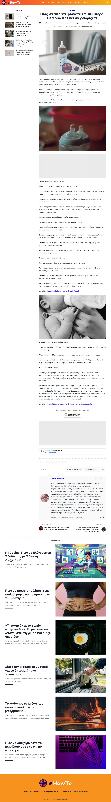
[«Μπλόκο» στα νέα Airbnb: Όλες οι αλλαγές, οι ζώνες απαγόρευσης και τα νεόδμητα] (9, 43)
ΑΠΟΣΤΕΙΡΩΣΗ (51, 462)
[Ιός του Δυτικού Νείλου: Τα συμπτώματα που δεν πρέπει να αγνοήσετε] (9, 53)
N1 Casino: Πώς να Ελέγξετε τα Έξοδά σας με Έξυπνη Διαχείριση (28, 556)
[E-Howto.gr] (11, 2)
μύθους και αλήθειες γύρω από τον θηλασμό (62, 291)
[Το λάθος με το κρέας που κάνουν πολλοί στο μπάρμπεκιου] (81, 714)
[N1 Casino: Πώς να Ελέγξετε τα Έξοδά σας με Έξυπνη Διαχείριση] (81, 561)
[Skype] (103, 517)
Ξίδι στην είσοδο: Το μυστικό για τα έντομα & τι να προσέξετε (26, 670)
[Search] (108, 2)
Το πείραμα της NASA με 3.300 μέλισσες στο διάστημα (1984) (23, 33)
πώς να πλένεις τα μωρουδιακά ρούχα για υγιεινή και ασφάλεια (69, 404)
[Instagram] (101, 517)
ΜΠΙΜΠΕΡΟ (62, 462)
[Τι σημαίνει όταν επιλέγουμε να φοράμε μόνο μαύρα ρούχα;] (9, 16)
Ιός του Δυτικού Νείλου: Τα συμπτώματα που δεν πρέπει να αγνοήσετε (24, 52)
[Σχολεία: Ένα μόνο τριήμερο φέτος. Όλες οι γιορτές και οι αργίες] (9, 25)
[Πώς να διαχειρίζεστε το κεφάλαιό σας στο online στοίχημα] (81, 752)
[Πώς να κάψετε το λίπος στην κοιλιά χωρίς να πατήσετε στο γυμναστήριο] (81, 599)
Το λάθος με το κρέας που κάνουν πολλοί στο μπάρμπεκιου (24, 707)
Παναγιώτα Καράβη (87, 26)
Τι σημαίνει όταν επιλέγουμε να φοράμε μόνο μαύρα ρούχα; (23, 16)
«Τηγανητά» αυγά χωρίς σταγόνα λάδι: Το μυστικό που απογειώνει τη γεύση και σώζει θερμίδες (28, 631)
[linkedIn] (103, 469)
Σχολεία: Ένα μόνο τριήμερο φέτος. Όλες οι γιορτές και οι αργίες (23, 24)
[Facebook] (99, 517)
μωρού (86, 79)
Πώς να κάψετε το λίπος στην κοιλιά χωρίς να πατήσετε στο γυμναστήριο (27, 594)
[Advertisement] (72, 166)
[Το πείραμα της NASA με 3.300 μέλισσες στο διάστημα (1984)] (9, 33)
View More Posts (99, 478)
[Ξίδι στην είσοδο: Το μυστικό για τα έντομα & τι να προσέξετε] (81, 675)
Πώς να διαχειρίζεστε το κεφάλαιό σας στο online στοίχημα (23, 746)
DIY (72, 10)
